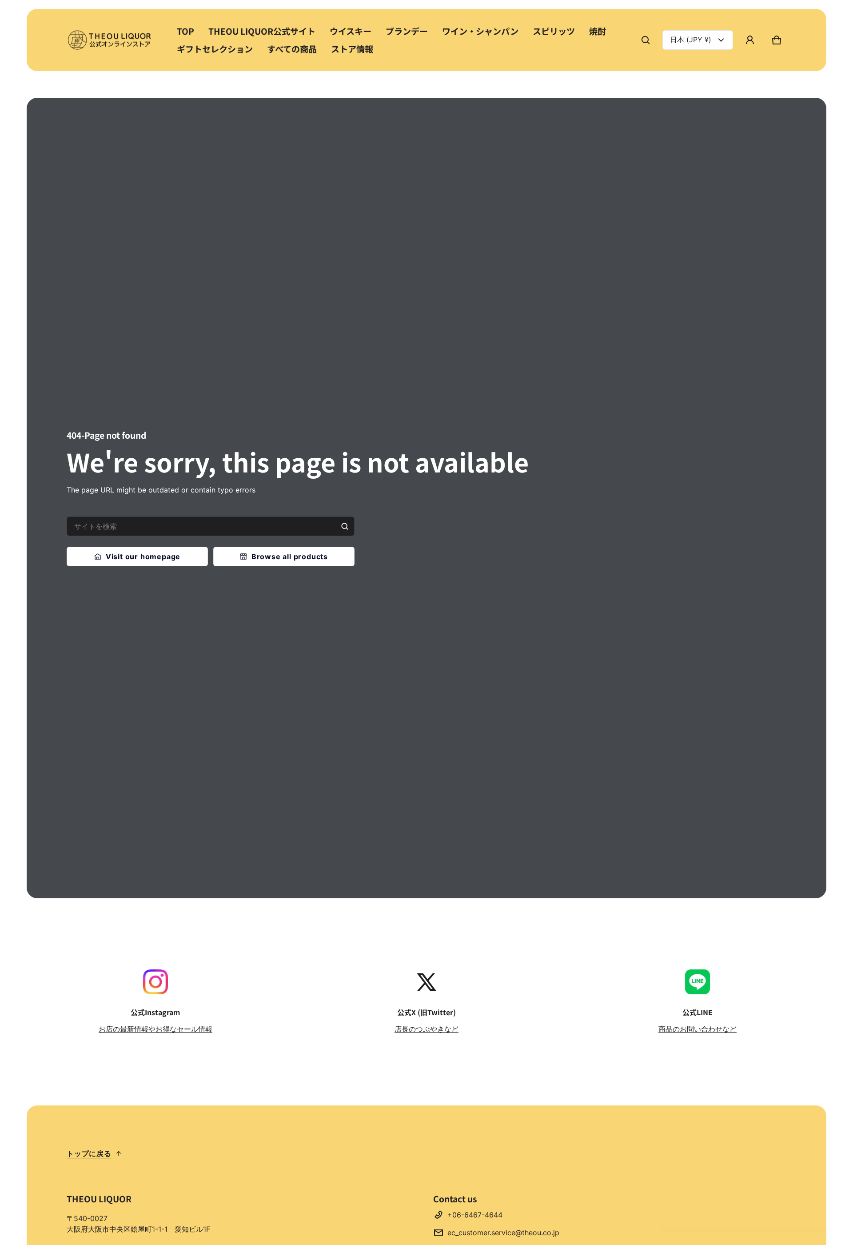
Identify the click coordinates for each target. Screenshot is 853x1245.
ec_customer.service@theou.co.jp (503, 1232)
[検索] (345, 526)
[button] (645, 40)
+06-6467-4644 (474, 1214)
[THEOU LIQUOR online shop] (111, 39)
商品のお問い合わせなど (697, 1029)
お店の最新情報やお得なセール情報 (155, 1029)
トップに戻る (89, 1153)
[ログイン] (750, 40)
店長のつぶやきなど (426, 1029)
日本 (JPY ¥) (690, 39)
